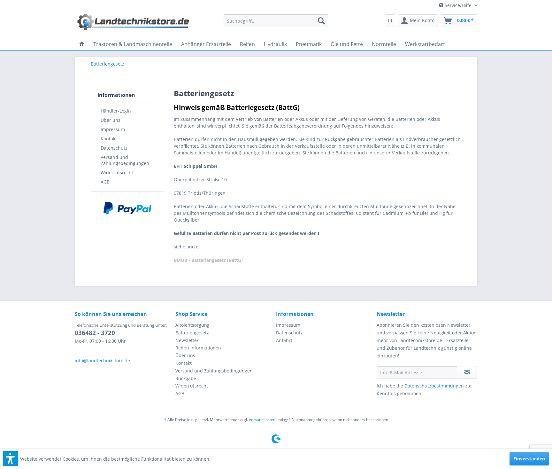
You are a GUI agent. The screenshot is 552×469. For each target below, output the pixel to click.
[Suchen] (321, 20)
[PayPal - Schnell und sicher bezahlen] (127, 208)
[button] (10, 458)
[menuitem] (455, 5)
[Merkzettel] (390, 20)
